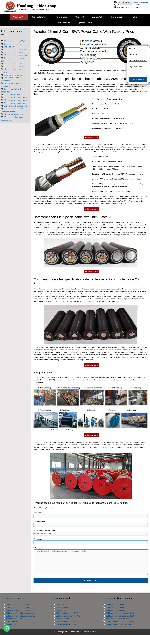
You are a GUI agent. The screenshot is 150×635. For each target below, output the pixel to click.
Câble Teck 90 (12, 622)
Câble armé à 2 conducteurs (15, 97)
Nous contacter (64, 23)
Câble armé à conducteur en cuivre (20, 616)
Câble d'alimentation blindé (15, 50)
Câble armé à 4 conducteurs (15, 103)
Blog (135, 17)
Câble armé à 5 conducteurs (15, 106)
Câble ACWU (11, 624)
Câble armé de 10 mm (115, 605)
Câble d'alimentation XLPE (15, 52)
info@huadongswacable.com (136, 2)
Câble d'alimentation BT (14, 64)
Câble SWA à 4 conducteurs (17, 610)
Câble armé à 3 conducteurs (15, 100)
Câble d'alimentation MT (14, 67)
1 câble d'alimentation (13, 75)
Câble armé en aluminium (14, 114)
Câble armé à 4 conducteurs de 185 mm (122, 616)
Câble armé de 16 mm (115, 608)
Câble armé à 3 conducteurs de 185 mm (122, 613)
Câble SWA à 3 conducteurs (17, 608)
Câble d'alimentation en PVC (16, 55)
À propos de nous (84, 23)
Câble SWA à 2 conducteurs (17, 605)
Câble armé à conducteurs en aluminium (22, 613)
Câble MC (79, 17)
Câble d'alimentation (40, 17)
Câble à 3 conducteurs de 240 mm (120, 622)
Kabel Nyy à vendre (14, 619)
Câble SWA (18, 17)
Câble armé (62, 17)
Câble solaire (9, 47)
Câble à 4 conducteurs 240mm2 (119, 624)
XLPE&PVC (97, 17)
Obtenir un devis (92, 137)
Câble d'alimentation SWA (14, 41)
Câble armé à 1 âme (12, 95)
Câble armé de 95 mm (115, 610)
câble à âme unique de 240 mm (119, 619)
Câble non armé (117, 17)
